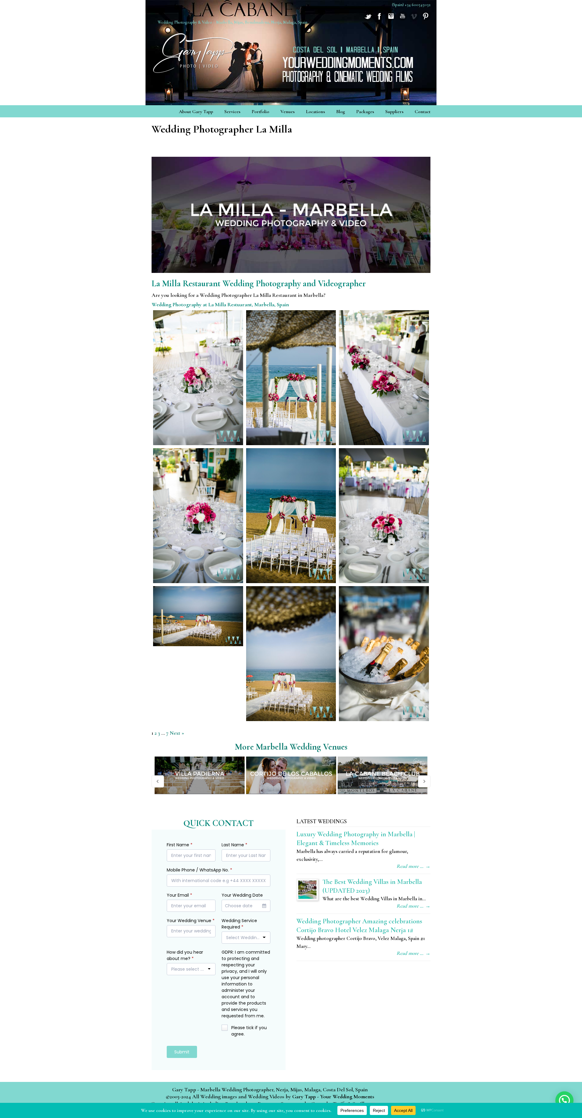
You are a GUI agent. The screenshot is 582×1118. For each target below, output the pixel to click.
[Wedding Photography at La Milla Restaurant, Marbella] (198, 377)
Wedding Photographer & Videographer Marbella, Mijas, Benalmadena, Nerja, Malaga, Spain (194, 51)
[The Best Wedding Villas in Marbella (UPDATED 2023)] (307, 890)
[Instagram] (391, 19)
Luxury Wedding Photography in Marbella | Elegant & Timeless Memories (355, 838)
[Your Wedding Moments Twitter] (368, 19)
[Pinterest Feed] (425, 19)
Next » (177, 733)
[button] (564, 1100)
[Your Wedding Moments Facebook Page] (379, 19)
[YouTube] (402, 19)
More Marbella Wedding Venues (291, 746)
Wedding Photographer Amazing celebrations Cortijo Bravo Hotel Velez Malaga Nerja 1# (359, 925)
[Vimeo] (414, 19)
